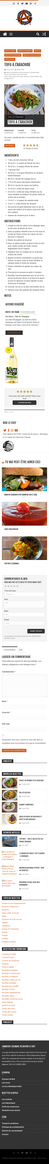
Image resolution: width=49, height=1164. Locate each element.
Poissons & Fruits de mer (12, 919)
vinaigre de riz (9, 78)
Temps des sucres (9, 1012)
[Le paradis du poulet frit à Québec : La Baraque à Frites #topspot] (9, 857)
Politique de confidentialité (13, 1127)
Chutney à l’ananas (11, 563)
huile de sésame (23, 72)
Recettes (37, 50)
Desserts (5, 910)
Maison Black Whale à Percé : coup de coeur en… (31, 869)
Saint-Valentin (7, 1002)
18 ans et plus (7, 1015)
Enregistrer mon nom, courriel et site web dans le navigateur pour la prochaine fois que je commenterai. (24, 741)
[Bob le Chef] (5, 34)
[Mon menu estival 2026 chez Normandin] (9, 886)
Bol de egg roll (25, 792)
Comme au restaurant (10, 961)
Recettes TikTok (8, 989)
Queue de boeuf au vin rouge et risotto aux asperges (30, 817)
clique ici (5, 1064)
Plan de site (42, 1158)
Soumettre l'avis (36, 631)
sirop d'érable (34, 76)
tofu (40, 76)
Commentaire (8, 672)
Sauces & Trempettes (10, 929)
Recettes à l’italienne (10, 977)
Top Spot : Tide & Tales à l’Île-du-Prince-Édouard (31, 840)
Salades (5, 923)
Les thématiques (8, 1103)
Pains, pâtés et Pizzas (10, 913)
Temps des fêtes (8, 1009)
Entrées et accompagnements (14, 903)
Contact (5, 1134)
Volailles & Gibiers (9, 942)
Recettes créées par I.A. (11, 980)
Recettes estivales (9, 983)
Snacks (5, 932)
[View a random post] (44, 34)
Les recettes (7, 1099)
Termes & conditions (10, 1123)
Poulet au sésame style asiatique (31, 780)
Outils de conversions (10, 1107)
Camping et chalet (9, 954)
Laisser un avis (24, 402)
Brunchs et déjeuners (10, 907)
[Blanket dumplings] (9, 807)
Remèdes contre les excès (32, 55)
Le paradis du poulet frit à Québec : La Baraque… (32, 854)
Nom (6, 611)
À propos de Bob (8, 1079)
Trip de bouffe (9, 59)
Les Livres (6, 1083)
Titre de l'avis (10, 591)
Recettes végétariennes (12, 55)
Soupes (5, 935)
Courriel (6, 712)
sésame (26, 76)
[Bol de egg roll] (9, 795)
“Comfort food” (8, 957)
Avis (6, 599)
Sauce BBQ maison (11, 529)
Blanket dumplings (26, 805)
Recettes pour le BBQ (10, 986)
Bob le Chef (20, 69)
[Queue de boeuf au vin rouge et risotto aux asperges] (9, 820)
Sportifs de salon (8, 1005)
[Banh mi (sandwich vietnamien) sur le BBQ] (24, 469)
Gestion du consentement (12, 1131)
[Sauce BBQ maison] (24, 503)
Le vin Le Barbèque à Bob (11, 1086)
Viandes (5, 939)
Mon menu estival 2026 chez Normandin (29, 883)
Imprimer (10, 146)
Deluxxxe (5, 964)
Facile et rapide (10, 50)
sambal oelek (34, 72)
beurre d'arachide (12, 72)
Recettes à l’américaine (11, 973)
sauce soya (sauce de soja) (13, 76)
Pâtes (4, 916)
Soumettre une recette (11, 1110)
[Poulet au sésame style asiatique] (9, 783)
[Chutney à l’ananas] (24, 538)
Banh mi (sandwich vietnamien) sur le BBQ (20, 495)
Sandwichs (6, 926)
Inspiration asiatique (25, 50)
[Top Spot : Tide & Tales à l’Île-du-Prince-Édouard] (9, 842)
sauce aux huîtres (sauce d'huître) (15, 74)
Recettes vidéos (8, 996)
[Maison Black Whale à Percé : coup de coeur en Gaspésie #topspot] (9, 871)
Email (6, 620)
